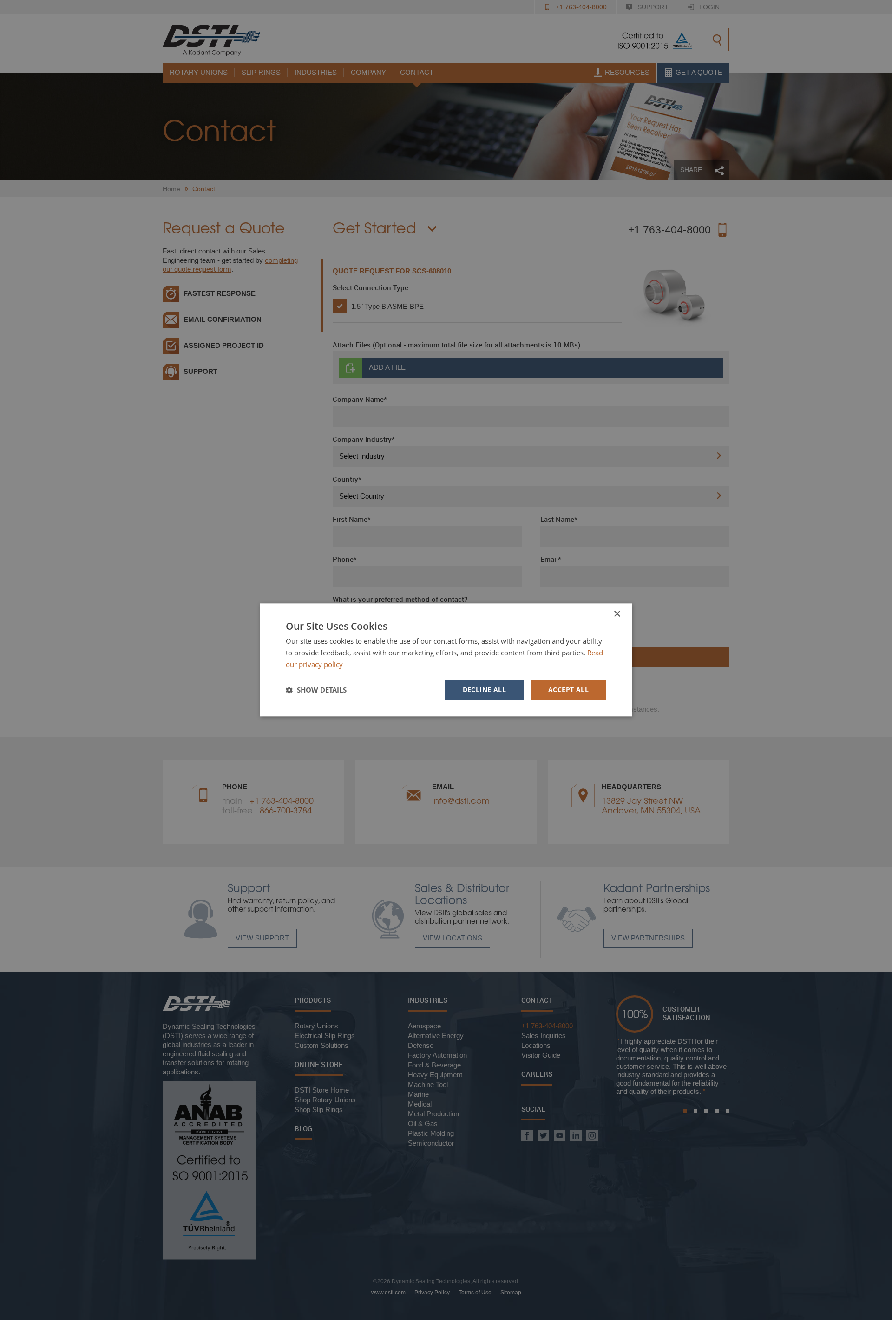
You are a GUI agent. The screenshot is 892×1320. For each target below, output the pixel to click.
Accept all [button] (568, 689)
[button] (316, 690)
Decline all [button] (484, 689)
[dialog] (446, 659)
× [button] (616, 614)
